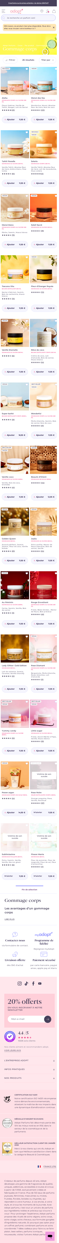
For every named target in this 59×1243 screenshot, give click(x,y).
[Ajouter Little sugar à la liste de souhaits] (56, 702)
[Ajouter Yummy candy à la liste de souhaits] (26, 702)
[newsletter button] (47, 1019)
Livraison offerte (15, 960)
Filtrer (12, 60)
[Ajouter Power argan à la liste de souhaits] (26, 763)
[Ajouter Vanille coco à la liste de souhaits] (26, 448)
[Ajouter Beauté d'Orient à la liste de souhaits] (56, 448)
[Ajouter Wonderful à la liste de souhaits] (56, 384)
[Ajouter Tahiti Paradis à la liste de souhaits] (26, 132)
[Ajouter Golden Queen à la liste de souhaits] (26, 510)
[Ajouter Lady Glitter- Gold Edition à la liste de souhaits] (26, 636)
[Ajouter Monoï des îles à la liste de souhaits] (56, 69)
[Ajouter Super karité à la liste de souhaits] (26, 384)
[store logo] (15, 11)
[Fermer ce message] (53, 27)
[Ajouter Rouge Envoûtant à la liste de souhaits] (56, 573)
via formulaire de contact (15, 946)
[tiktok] (26, 983)
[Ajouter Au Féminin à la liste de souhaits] (26, 573)
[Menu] (3, 11)
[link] (47, 11)
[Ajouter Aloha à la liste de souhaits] (26, 69)
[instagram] (19, 983)
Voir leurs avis (12, 1050)
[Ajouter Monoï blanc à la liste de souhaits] (26, 196)
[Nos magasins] (42, 11)
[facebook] (33, 983)
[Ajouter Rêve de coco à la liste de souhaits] (56, 321)
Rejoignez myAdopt (44, 949)
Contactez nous (15, 940)
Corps (20, 45)
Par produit (29, 45)
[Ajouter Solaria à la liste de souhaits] (56, 132)
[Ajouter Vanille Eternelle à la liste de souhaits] (26, 321)
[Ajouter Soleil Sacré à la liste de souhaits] (56, 196)
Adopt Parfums (9, 45)
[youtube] (40, 983)
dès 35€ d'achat (15, 965)
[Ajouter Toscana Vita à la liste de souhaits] (26, 257)
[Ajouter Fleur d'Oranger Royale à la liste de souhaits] (56, 257)
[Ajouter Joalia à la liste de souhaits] (56, 510)
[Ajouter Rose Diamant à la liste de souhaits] (56, 636)
